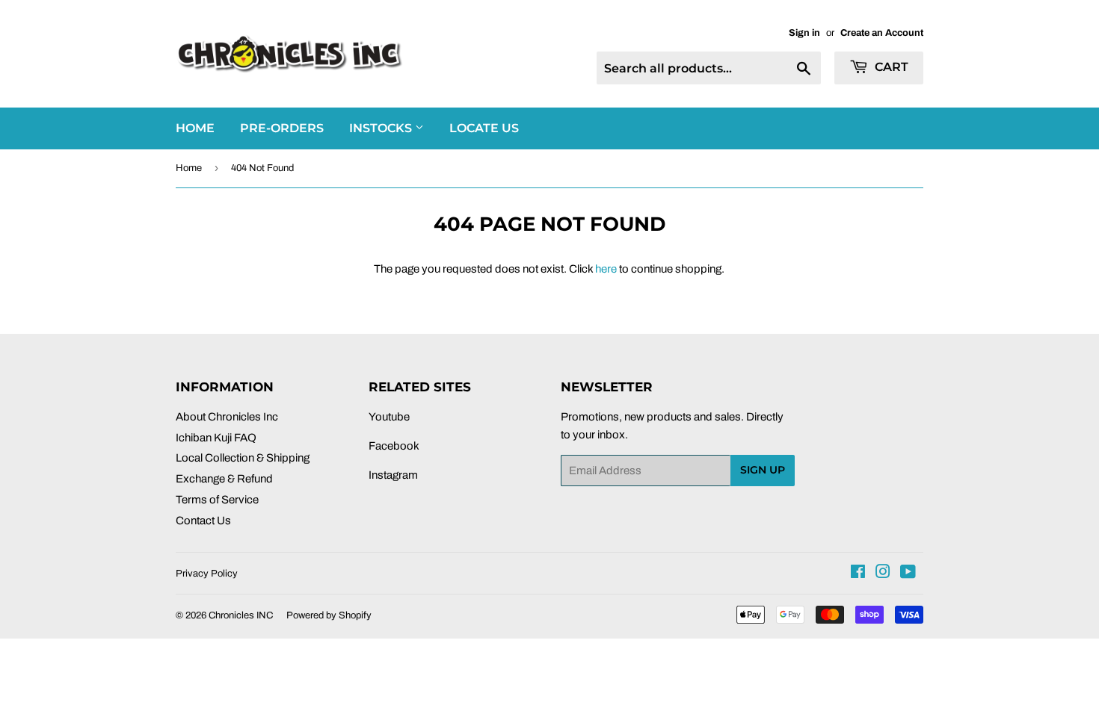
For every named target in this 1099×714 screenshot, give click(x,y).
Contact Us (203, 521)
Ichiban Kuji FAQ (216, 438)
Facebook (394, 446)
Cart (890, 67)
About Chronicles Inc (227, 417)
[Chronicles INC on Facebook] (858, 574)
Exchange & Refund (224, 479)
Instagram (393, 475)
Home (189, 168)
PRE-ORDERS (282, 128)
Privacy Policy (207, 573)
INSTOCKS (382, 128)
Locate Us (484, 128)
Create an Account (881, 33)
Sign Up (762, 469)
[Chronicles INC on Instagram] (882, 574)
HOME (195, 128)
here (606, 269)
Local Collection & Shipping (243, 458)
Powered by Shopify (329, 615)
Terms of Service (217, 500)
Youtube (389, 417)
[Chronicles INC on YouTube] (908, 574)
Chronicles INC (241, 615)
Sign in (804, 33)
